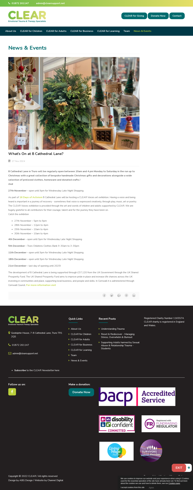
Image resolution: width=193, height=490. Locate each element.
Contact (177, 16)
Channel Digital (55, 480)
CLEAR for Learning (108, 31)
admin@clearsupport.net (50, 3)
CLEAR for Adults (56, 31)
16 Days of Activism (30, 197)
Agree (151, 487)
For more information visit (41, 285)
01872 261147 (20, 3)
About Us (10, 31)
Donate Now (158, 16)
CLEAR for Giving (134, 16)
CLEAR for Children (31, 31)
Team (126, 31)
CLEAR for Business (81, 31)
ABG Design (26, 480)
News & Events (142, 31)
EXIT (179, 468)
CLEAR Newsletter (43, 370)
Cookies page (174, 483)
